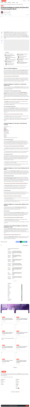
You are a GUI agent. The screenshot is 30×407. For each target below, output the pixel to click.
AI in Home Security (21, 57)
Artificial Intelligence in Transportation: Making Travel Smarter (22, 59)
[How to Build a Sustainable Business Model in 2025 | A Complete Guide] (8, 342)
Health (15, 289)
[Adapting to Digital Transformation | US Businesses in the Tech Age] (8, 328)
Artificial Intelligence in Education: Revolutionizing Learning (10, 61)
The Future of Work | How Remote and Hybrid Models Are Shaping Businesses (21, 361)
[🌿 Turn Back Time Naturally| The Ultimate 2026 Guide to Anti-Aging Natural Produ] (10, 252)
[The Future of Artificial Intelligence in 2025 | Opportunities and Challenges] (22, 314)
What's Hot (15, 300)
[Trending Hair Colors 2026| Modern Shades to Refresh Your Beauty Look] (10, 277)
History (15, 290)
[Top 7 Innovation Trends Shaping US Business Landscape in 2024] (22, 342)
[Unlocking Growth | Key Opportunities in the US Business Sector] (22, 328)
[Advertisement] (16, 45)
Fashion (15, 288)
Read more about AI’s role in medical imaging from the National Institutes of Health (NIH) (16, 99)
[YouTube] (18, 388)
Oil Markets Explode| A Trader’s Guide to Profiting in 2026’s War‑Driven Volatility (17, 260)
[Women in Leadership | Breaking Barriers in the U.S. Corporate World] (8, 314)
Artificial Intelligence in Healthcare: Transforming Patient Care (10, 56)
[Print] (10, 14)
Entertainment (15, 287)
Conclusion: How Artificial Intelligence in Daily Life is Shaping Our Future (22, 63)
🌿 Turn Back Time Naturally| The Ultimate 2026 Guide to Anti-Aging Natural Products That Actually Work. (17, 252)
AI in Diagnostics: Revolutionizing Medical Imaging (10, 58)
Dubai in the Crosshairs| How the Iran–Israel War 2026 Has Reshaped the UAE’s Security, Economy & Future (17, 264)
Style (15, 296)
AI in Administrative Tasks (10, 64)
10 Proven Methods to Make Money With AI (13, 248)
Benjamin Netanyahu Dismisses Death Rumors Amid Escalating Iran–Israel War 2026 (17, 256)
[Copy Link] (8, 14)
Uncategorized (15, 299)
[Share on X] (5, 14)
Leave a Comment (25, 245)
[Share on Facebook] (4, 14)
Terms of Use (15, 405)
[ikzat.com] (3, 1)
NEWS (15, 295)
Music (15, 294)
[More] (11, 14)
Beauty (13, 253)
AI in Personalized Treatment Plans (11, 59)
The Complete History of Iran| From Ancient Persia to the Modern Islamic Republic (17, 273)
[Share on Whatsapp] (7, 14)
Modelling (15, 293)
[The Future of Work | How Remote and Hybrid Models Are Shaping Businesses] (22, 356)
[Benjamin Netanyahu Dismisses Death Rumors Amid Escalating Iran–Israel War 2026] (10, 256)
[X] (17, 388)
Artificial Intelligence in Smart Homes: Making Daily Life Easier (22, 54)
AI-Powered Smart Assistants (23, 56)
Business (9, 249)
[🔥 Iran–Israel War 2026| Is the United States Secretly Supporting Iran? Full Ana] (10, 268)
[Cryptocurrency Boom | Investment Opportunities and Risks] (8, 356)
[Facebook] (16, 388)
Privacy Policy (11, 405)
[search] (23, 0)
